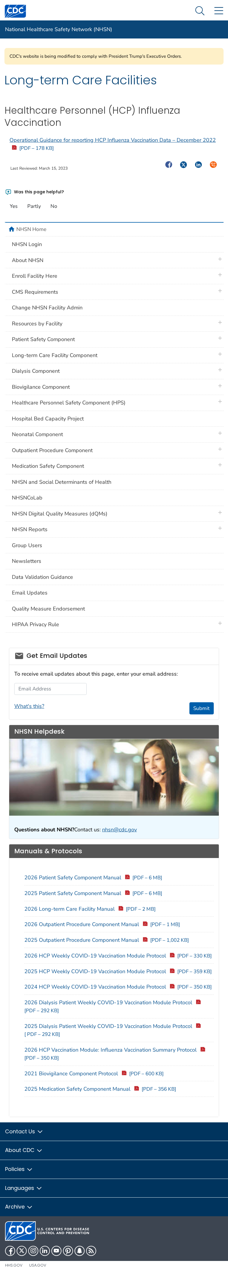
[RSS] (91, 1251)
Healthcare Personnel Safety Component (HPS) (69, 402)
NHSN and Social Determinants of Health (61, 482)
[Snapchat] (80, 1251)
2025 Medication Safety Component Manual (100, 1088)
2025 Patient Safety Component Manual (93, 893)
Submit (201, 708)
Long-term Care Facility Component (54, 355)
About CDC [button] (20, 1150)
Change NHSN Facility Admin (47, 307)
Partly (34, 206)
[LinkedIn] (45, 1251)
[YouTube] (56, 1251)
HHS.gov (14, 1265)
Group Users (27, 545)
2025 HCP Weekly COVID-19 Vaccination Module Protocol (118, 971)
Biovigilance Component (41, 387)
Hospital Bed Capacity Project (48, 418)
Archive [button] (15, 1206)
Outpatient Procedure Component (52, 450)
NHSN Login (27, 244)
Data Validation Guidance (42, 577)
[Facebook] (10, 1251)
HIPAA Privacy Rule (35, 624)
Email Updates (30, 592)
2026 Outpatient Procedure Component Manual (102, 924)
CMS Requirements (35, 291)
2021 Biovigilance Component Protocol (94, 1073)
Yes (14, 206)
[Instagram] (33, 1251)
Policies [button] (15, 1169)
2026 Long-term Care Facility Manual (90, 908)
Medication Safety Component (48, 466)
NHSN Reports (30, 529)
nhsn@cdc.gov (119, 829)
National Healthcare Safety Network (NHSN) (58, 29)
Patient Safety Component (43, 339)
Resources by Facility (37, 323)
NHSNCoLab (27, 497)
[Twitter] (22, 1251)
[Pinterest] (68, 1251)
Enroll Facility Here (34, 275)
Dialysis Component (36, 371)
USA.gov (37, 1265)
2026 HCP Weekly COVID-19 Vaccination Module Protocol (118, 955)
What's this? (29, 706)
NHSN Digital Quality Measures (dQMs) (59, 513)
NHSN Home (31, 229)
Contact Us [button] (21, 1131)
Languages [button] (20, 1188)
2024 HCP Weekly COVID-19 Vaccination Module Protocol (118, 986)
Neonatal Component (37, 434)
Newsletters (26, 561)
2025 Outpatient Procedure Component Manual (106, 940)
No (53, 206)
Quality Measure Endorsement (48, 608)
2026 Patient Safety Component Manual (93, 877)
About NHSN (27, 260)
